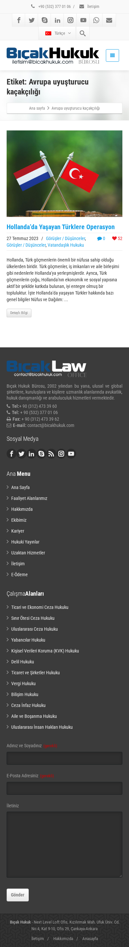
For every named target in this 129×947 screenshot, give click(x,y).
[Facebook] (18, 20)
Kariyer (17, 531)
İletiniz (13, 805)
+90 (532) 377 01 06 (54, 6)
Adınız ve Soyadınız (32, 745)
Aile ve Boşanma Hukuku (34, 716)
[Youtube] (83, 20)
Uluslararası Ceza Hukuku (34, 629)
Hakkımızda (22, 509)
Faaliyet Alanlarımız (29, 498)
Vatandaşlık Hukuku (66, 245)
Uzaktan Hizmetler (28, 552)
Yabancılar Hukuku (28, 640)
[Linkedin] (57, 20)
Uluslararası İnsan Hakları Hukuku (42, 727)
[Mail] (109, 20)
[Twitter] (31, 20)
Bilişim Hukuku (24, 694)
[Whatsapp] (96, 20)
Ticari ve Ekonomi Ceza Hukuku (39, 607)
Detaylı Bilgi (19, 313)
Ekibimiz (18, 520)
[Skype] (44, 20)
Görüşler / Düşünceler (65, 238)
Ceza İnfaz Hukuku (28, 705)
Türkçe (60, 33)
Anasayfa (90, 938)
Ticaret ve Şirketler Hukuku (35, 672)
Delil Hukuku (22, 661)
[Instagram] (70, 20)
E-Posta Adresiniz (30, 775)
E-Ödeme (19, 574)
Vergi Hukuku (23, 683)
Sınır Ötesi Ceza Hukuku (33, 618)
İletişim (92, 6)
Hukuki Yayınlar (25, 541)
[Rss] (51, 454)
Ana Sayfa (20, 487)
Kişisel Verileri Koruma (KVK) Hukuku (45, 650)
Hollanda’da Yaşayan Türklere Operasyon (61, 227)
